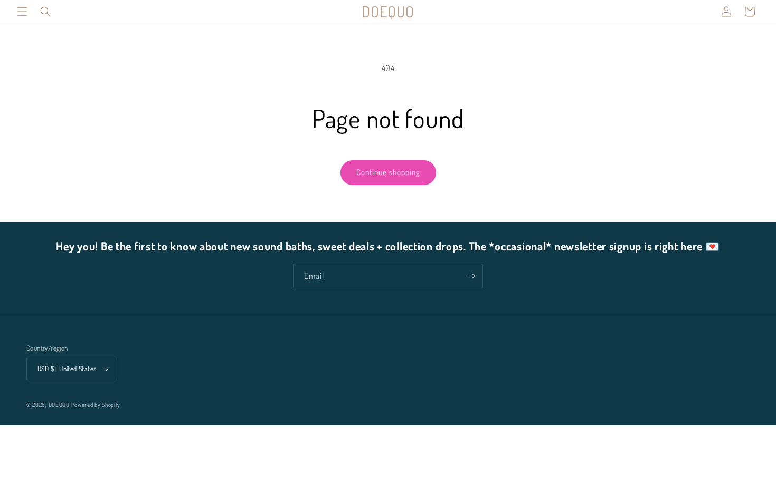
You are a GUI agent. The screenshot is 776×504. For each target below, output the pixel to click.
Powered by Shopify (96, 405)
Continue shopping (388, 172)
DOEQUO (59, 405)
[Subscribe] (470, 276)
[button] (22, 11)
